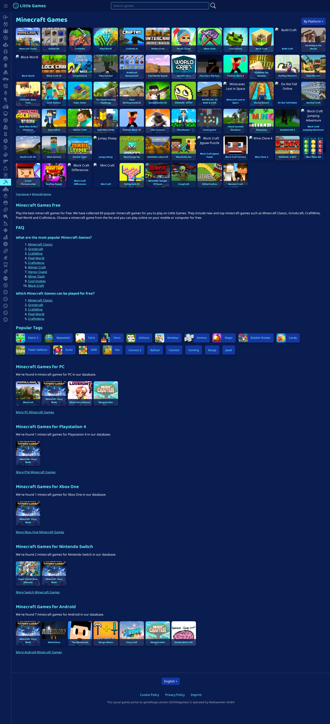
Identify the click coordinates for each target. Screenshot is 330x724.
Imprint (196, 695)
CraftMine (35, 253)
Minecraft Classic (40, 244)
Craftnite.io (36, 263)
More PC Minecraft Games (35, 412)
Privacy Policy (175, 695)
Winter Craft (37, 267)
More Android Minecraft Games (39, 652)
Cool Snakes (37, 281)
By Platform (312, 21)
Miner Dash (36, 276)
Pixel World (36, 258)
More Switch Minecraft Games (38, 592)
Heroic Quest (37, 272)
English (169, 681)
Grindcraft (35, 249)
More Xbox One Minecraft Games (40, 532)
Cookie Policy (149, 695)
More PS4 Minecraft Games (36, 472)
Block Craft (36, 286)
